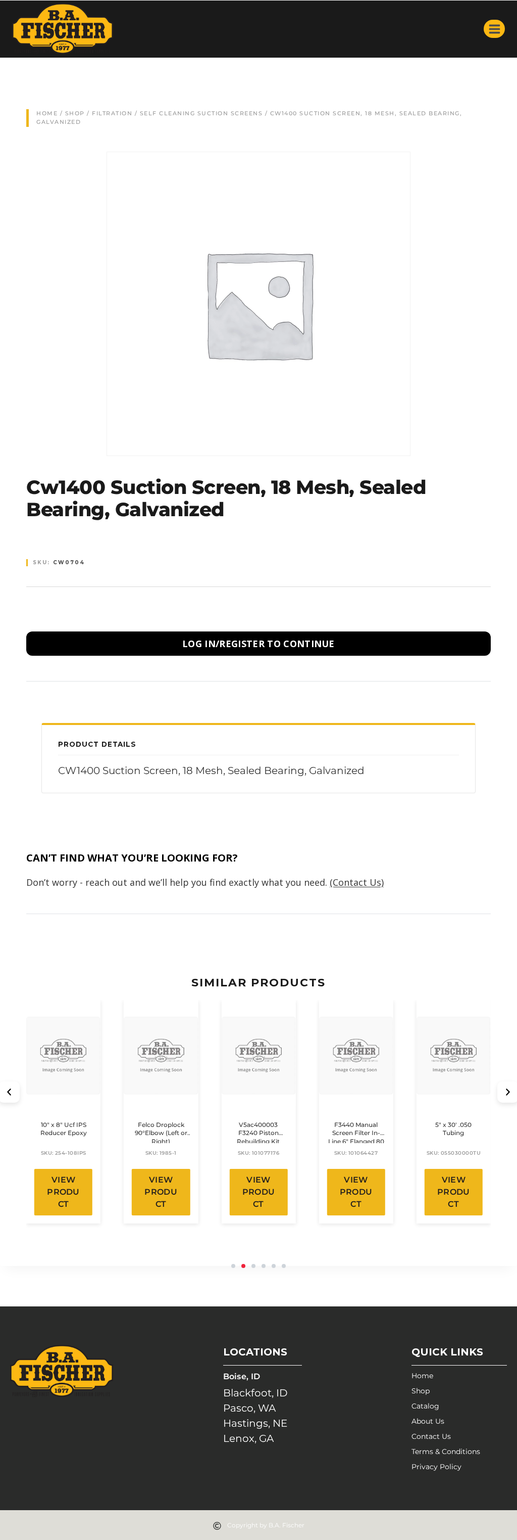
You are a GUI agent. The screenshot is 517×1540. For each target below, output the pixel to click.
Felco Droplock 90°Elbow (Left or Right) (161, 1133)
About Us (427, 1421)
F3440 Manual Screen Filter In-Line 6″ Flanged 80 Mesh (356, 1137)
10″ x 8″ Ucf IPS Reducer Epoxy (63, 1129)
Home (47, 113)
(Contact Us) (357, 882)
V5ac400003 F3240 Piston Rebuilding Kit (258, 1133)
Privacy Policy (436, 1466)
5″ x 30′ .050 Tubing (453, 1129)
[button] (233, 1266)
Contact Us (431, 1436)
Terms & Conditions (445, 1451)
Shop (75, 113)
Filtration (112, 113)
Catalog (425, 1406)
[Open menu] (494, 29)
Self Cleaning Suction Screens (201, 113)
